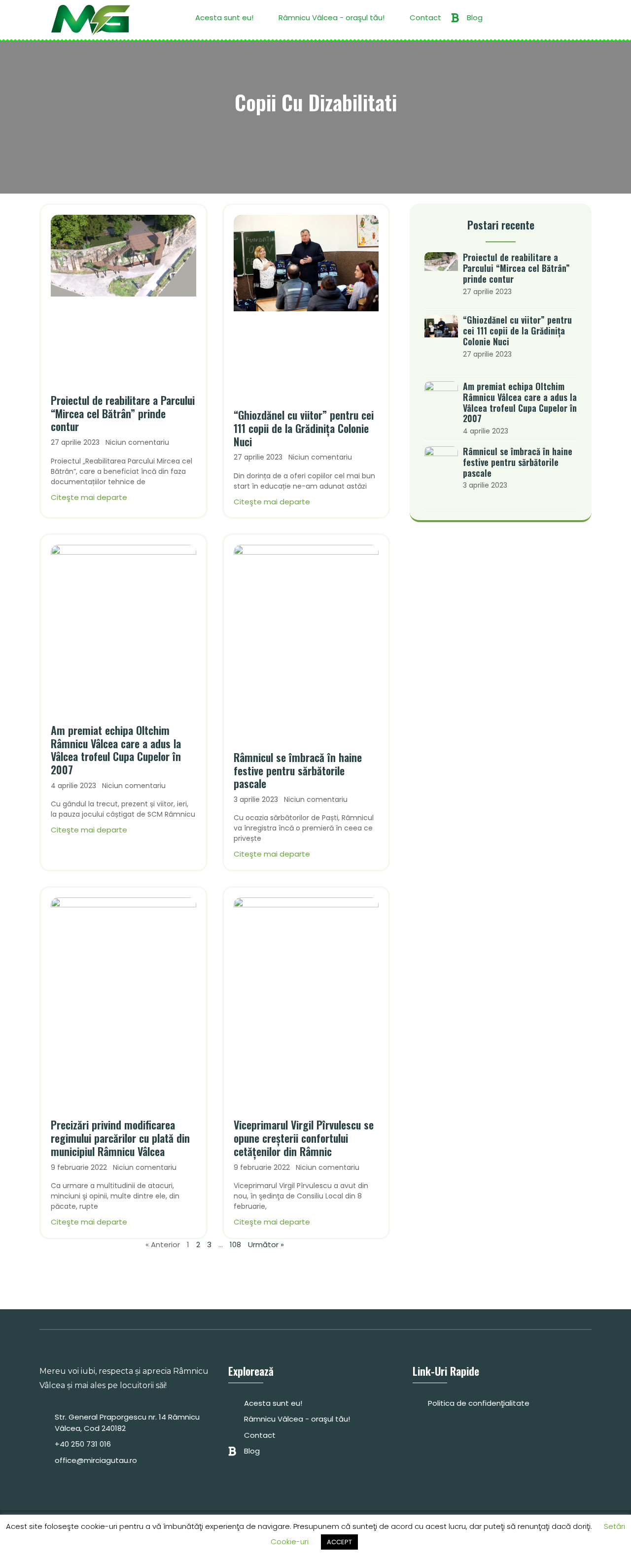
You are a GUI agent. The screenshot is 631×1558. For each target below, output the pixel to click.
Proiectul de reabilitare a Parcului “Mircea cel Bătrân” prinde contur (123, 413)
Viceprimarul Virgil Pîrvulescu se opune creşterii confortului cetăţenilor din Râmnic (304, 1138)
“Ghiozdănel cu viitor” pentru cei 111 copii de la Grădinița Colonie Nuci (304, 428)
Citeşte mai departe (89, 497)
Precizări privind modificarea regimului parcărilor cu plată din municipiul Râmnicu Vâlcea (120, 1138)
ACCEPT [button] (339, 1542)
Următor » (266, 1244)
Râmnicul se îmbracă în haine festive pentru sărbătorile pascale (298, 770)
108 (235, 1244)
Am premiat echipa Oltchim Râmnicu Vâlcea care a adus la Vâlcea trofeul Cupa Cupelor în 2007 (116, 750)
